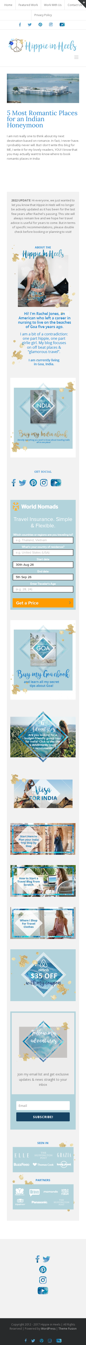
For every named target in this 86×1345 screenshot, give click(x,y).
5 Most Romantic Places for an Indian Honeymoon (42, 119)
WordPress (48, 1329)
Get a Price (27, 602)
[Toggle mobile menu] (76, 57)
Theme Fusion (67, 1329)
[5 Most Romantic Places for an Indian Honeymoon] (43, 88)
